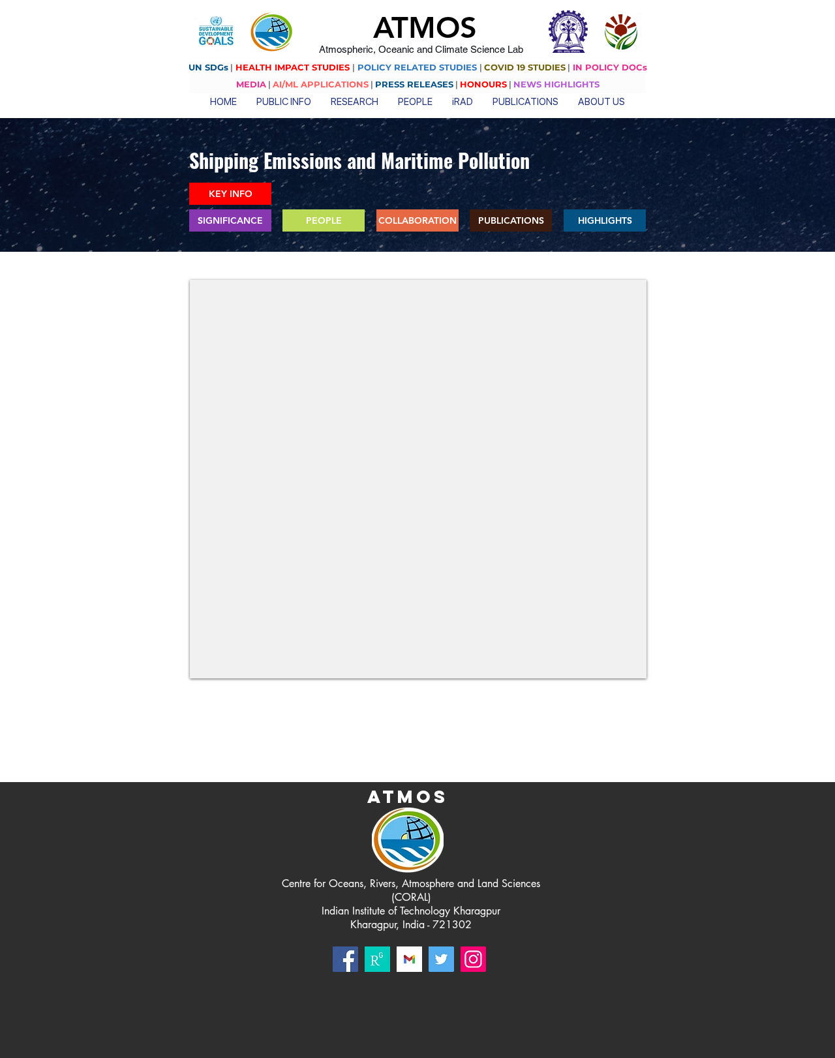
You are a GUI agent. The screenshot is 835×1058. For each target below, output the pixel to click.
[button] (284, 100)
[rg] (377, 959)
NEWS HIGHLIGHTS (556, 84)
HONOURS (483, 84)
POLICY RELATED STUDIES (417, 67)
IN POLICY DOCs (610, 67)
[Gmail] (409, 959)
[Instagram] (473, 959)
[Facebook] (345, 959)
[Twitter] (441, 959)
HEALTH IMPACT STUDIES (292, 67)
